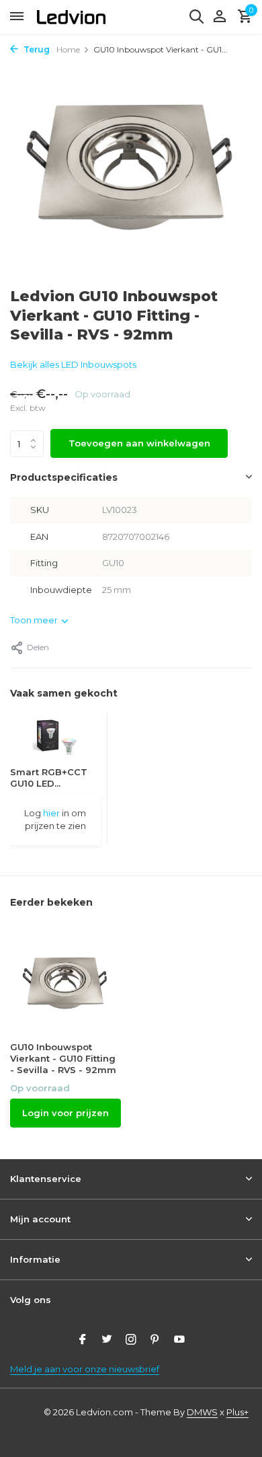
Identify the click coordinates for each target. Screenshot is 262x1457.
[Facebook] (82, 1341)
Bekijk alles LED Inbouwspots (73, 364)
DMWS (202, 1412)
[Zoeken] (196, 16)
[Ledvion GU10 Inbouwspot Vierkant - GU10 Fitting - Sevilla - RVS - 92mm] (65, 981)
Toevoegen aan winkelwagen (139, 443)
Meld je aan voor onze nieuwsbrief (84, 1369)
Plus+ (237, 1412)
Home (68, 49)
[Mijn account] (219, 16)
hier (51, 813)
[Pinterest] (155, 1341)
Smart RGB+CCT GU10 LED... (48, 777)
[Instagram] (131, 1341)
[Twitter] (106, 1341)
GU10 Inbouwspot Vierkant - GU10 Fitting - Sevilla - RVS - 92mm (63, 1058)
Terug (35, 49)
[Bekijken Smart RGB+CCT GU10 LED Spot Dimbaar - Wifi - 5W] (55, 739)
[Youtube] (179, 1341)
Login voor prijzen (65, 1112)
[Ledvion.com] (71, 16)
